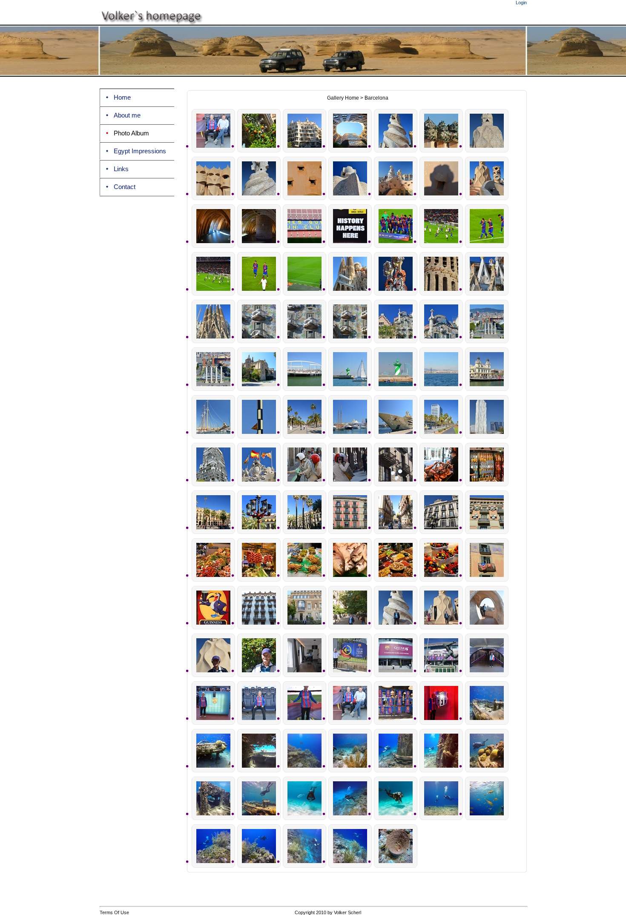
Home (122, 97)
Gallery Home (343, 98)
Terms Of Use (114, 912)
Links (121, 169)
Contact (124, 187)
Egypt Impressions (140, 151)
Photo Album (131, 133)
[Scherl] (312, 23)
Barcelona (376, 98)
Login (521, 2)
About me (127, 115)
